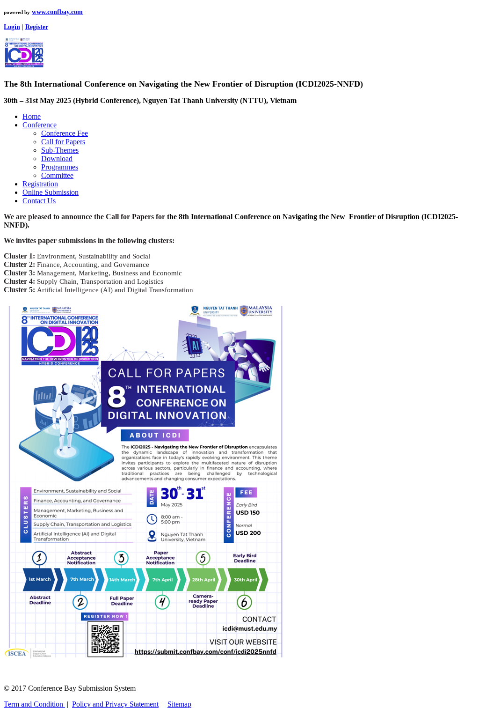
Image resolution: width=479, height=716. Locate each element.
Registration (40, 184)
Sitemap (179, 704)
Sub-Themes (60, 150)
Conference (39, 125)
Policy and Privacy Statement (115, 704)
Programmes (59, 167)
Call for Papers (63, 142)
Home (31, 116)
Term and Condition (34, 704)
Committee (57, 175)
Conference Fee (64, 133)
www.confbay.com (57, 11)
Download (57, 158)
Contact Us (39, 201)
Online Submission (50, 192)
